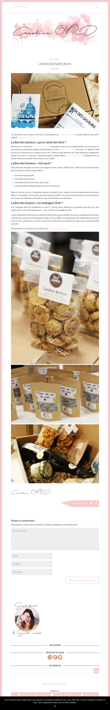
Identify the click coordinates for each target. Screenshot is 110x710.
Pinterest (73, 694)
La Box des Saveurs (67, 134)
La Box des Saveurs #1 (56, 228)
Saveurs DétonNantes (25, 137)
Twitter (58, 694)
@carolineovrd (55, 684)
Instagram (27, 694)
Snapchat (88, 694)
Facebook (42, 694)
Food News (55, 59)
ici (42, 210)
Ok (55, 706)
